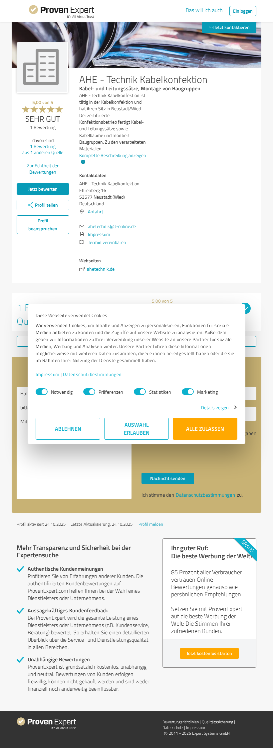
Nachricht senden (167, 478)
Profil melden (150, 524)
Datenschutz (172, 727)
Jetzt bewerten (43, 189)
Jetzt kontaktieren (231, 27)
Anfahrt (95, 211)
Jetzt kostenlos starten (209, 653)
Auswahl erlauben (136, 428)
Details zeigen (215, 407)
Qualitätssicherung (217, 722)
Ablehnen (68, 428)
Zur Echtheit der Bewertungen (43, 168)
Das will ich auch (204, 10)
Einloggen (243, 11)
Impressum (48, 374)
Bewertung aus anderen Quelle (42, 149)
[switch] (89, 391)
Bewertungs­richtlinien (180, 722)
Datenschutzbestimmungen (92, 374)
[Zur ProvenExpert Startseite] (61, 12)
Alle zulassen (205, 428)
